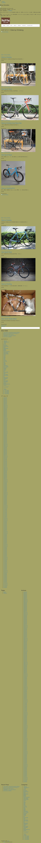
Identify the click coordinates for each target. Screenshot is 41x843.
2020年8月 (5, 472)
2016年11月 (5, 519)
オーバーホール (6, 386)
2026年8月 (5, 397)
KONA (4, 364)
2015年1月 (5, 543)
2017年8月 (5, 509)
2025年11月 (5, 406)
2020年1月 (5, 478)
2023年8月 (5, 435)
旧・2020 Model (6, 393)
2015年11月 (5, 532)
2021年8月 (5, 459)
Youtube (4, 385)
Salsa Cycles (5, 374)
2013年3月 (5, 567)
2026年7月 (5, 398)
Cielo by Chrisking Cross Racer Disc (11, 123)
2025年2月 (5, 416)
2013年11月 (5, 558)
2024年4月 (5, 426)
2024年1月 (5, 430)
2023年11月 (5, 432)
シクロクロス (5, 387)
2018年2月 (5, 503)
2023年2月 (5, 442)
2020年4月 (5, 476)
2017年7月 (5, 510)
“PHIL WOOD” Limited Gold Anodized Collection (11, 332)
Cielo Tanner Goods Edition (9, 319)
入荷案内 (4, 389)
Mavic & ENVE (5, 366)
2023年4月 (5, 439)
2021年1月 (5, 466)
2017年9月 (5, 508)
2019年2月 (5, 490)
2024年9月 (5, 421)
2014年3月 (5, 554)
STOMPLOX (5, 378)
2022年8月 (5, 447)
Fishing (4, 354)
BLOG (8, 25)
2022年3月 (5, 452)
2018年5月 (5, 500)
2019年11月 (5, 480)
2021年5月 (5, 462)
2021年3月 (5, 464)
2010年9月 (5, 587)
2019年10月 (5, 481)
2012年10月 (5, 572)
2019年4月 (5, 488)
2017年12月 (5, 505)
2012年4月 (5, 578)
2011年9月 (5, 586)
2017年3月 (5, 515)
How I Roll (5, 361)
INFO (11, 25)
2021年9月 (5, 458)
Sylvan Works (5, 380)
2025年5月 (5, 412)
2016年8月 (5, 522)
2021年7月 (5, 460)
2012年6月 (5, 576)
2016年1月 (5, 530)
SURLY (4, 379)
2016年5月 (5, 526)
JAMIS (4, 363)
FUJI (4, 356)
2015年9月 (5, 534)
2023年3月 (5, 440)
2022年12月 (5, 444)
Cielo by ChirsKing (6, 284)
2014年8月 (5, 548)
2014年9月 (5, 547)
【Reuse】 (5, 340)
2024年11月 (5, 419)
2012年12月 (5, 570)
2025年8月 (5, 409)
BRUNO (4, 350)
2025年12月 (5, 405)
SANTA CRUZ (5, 375)
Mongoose (5, 367)
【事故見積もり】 (6, 342)
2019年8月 (5, 484)
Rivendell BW (5, 372)
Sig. (4, 376)
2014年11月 (5, 545)
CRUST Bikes (5, 352)
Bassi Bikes (5, 345)
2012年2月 (5, 581)
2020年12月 (5, 467)
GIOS (4, 358)
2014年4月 (5, 553)
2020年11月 (5, 468)
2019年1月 (5, 491)
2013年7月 (5, 562)
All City (4, 344)
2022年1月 (5, 454)
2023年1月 (5, 443)
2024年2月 (5, 429)
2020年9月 (5, 471)
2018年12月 (5, 492)
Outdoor (4, 370)
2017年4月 (5, 514)
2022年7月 (5, 448)
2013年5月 (5, 564)
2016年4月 (5, 527)
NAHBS (4, 368)
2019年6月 (5, 486)
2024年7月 (5, 423)
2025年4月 (5, 413)
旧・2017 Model (6, 390)
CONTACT (4, 2)
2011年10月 (5, 585)
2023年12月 (5, 431)
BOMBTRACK (5, 348)
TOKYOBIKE (5, 381)
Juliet (8, 840)
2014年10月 (5, 546)
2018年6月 (5, 499)
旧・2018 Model (6, 391)
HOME (4, 25)
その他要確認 (9, 10)
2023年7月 (5, 436)
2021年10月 (5, 457)
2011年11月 (5, 584)
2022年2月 (5, 453)
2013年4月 (5, 565)
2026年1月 (5, 404)
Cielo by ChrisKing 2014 (8, 188)
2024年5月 (5, 425)
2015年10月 (5, 533)
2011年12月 (5, 583)
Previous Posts (3, 325)
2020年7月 (5, 473)
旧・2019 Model (6, 392)
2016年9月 (5, 521)
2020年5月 (5, 475)
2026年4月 (5, 401)
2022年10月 (5, 446)
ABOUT (3, 1)
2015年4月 (5, 540)
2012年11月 (5, 571)
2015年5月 (5, 538)
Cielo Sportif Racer (6, 89)
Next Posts (3, 326)
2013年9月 (5, 560)
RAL (4, 371)
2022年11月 (5, 445)
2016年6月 (5, 524)
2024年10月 (5, 420)
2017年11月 (5, 506)
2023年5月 (5, 438)
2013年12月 (5, 557)
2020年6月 (5, 474)
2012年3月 (5, 579)
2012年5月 (5, 577)
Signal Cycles (5, 377)
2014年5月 (5, 551)
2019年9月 (5, 482)
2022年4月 (5, 451)
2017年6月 (5, 512)
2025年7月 (5, 410)
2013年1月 (5, 569)
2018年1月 (5, 504)
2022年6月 (5, 449)
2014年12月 (5, 544)
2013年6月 (5, 563)
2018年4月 (5, 501)
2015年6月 (5, 537)
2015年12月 (5, 531)
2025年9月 (5, 408)
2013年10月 (5, 559)
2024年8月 (5, 422)
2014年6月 (5, 550)
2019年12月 (5, 479)
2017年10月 (5, 507)
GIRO (4, 359)
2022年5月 (5, 450)
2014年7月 (5, 549)
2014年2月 (5, 555)
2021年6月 (5, 461)
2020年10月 (5, 470)
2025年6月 (5, 411)
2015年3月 (5, 541)
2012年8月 (5, 574)
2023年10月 (5, 433)
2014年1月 (5, 556)
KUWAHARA (5, 365)
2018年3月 (5, 502)
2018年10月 (5, 494)
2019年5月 (5, 487)
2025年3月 (5, 415)
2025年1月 (5, 417)
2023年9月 (5, 434)
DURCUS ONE (5, 353)
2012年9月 (5, 573)
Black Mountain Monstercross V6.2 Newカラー (11, 333)
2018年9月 (5, 495)
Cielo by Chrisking (7, 54)
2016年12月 (5, 518)
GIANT (4, 357)
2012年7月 (5, 575)
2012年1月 (5, 582)
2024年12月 (5, 418)
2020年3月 (5, 477)
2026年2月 (5, 403)
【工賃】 (4, 343)
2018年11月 (5, 493)
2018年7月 (5, 498)
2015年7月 (5, 536)
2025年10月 (5, 407)
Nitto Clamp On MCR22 (7, 336)
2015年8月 (5, 535)
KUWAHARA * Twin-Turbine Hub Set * (9, 335)
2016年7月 (5, 523)
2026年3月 (5, 402)
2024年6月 (5, 424)
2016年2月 (5, 529)
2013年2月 (5, 568)
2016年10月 (5, 520)
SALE (4, 373)
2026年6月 (5, 399)
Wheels (4, 382)
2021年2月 (5, 465)
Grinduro (4, 360)
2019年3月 (5, 489)
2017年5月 (5, 513)
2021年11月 (5, 456)
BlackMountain (5, 346)
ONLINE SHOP (29, 25)
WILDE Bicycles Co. (6, 384)
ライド (4, 388)
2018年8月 (5, 496)
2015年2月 (5, 542)
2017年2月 (5, 516)
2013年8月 (5, 561)
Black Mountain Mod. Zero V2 (8, 334)
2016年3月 (5, 528)
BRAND (19, 25)
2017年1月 (5, 517)
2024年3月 (5, 428)
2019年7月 (5, 485)
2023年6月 (5, 437)
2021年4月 (5, 463)
